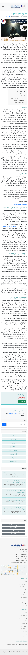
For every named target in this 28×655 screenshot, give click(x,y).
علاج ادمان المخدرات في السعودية (17, 98)
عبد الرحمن (7, 16)
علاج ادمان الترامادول (13, 527)
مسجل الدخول (13, 413)
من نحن (25, 600)
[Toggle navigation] (3, 6)
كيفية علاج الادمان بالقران (19, 102)
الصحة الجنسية (24, 597)
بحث (4, 424)
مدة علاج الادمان (21, 95)
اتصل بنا (25, 605)
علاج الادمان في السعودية (20, 204)
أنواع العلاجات (24, 602)
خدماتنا (25, 589)
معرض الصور (24, 594)
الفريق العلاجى (24, 592)
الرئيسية (25, 581)
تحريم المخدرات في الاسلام (19, 100)
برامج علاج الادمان (23, 586)
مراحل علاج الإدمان (23, 584)
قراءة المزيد (22, 401)
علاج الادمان (22, 93)
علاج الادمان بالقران (16, 69)
